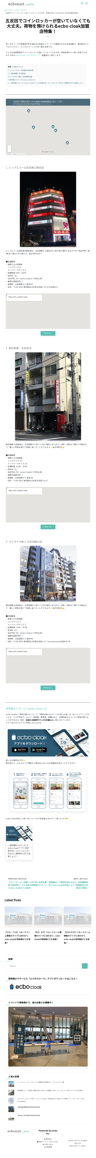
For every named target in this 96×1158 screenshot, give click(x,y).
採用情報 (49, 1147)
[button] (48, 333)
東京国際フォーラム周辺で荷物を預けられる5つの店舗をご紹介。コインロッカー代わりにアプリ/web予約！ (50, 1090)
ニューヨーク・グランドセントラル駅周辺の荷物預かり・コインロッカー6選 (40, 1082)
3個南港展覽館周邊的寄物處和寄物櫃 (28, 1107)
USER (48, 36)
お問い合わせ (48, 1144)
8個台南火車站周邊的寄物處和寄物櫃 (28, 1115)
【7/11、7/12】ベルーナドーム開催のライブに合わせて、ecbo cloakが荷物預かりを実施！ (17, 937)
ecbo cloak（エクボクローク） (28, 55)
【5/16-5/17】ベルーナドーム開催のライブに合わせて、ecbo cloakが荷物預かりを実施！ (77, 937)
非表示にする (18, 67)
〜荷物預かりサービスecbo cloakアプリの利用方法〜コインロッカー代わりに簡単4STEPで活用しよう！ (19, 851)
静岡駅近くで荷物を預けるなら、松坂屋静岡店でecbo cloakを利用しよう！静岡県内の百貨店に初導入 (68, 885)
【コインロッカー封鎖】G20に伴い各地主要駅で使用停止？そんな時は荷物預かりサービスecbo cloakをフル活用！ (27, 885)
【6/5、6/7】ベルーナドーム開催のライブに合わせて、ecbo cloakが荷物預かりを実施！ (48, 936)
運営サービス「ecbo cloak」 (49, 1142)
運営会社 (49, 1139)
